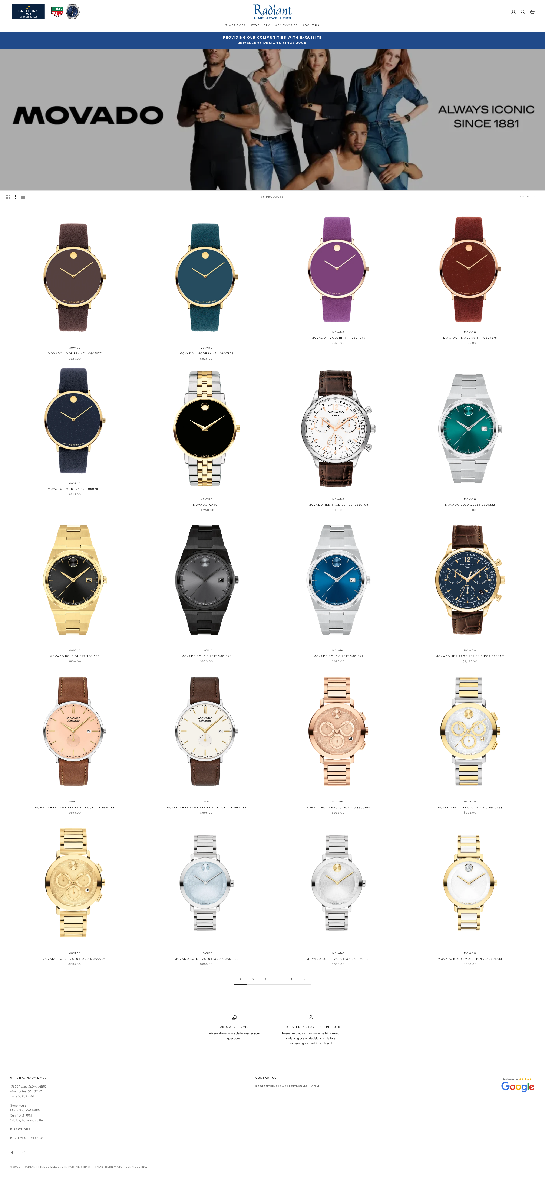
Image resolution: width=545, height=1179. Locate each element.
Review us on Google (29, 1137)
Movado (207, 499)
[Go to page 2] (304, 979)
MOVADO (75, 347)
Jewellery (260, 25)
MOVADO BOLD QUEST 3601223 (75, 656)
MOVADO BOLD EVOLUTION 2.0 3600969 (338, 807)
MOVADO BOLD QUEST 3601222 (470, 504)
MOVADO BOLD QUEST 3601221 (338, 656)
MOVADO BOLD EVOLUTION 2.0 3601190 (207, 958)
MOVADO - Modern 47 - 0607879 (75, 489)
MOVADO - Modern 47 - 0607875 (338, 337)
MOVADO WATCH (206, 504)
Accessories (286, 25)
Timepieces (235, 25)
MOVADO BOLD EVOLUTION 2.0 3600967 (74, 958)
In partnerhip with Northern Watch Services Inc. (105, 1166)
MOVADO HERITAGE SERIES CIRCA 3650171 (470, 656)
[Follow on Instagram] (23, 1152)
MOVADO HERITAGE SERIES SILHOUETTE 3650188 (75, 807)
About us (311, 25)
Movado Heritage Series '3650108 (338, 504)
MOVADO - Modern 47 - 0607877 (75, 353)
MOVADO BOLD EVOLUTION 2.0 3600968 (470, 807)
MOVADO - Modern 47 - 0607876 (207, 353)
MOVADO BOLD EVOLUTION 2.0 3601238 (470, 958)
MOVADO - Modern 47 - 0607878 (470, 337)
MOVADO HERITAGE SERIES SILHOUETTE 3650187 (207, 807)
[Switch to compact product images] (23, 196)
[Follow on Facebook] (12, 1152)
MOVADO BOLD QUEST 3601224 (207, 656)
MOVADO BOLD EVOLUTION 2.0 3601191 (338, 958)
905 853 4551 (25, 1096)
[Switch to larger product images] (8, 196)
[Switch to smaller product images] (15, 196)
